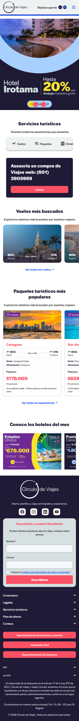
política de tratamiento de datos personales (46, 572)
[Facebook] (22, 511)
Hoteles (71, 144)
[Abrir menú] (73, 7)
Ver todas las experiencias (38, 403)
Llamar (39, 189)
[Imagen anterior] (35, 104)
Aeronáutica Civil (39, 645)
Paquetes (46, 144)
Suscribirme (39, 580)
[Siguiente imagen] (43, 104)
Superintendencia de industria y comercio (40, 635)
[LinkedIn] (45, 511)
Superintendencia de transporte (39, 654)
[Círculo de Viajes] (15, 7)
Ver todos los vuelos (38, 269)
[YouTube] (56, 511)
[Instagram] (33, 511)
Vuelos (21, 144)
